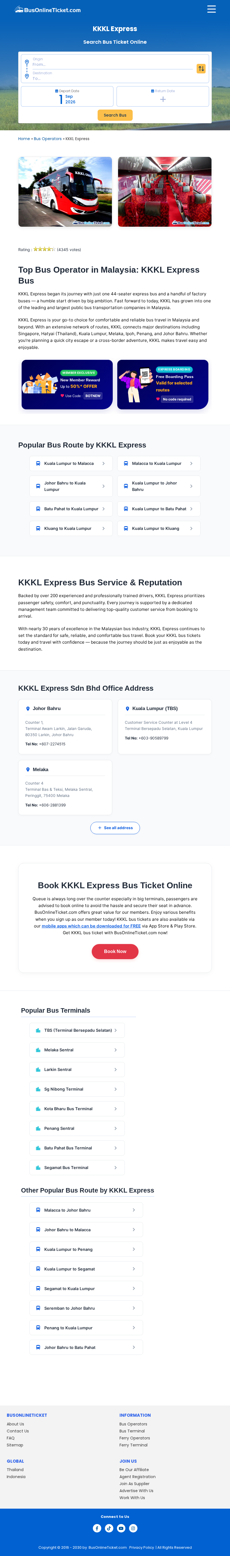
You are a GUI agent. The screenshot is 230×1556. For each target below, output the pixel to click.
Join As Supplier (134, 1484)
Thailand (15, 1469)
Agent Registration (137, 1477)
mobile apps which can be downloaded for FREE (91, 926)
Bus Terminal (132, 1431)
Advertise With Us (136, 1491)
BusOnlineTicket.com (108, 1547)
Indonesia (16, 1477)
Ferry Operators (134, 1438)
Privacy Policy (141, 1547)
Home (24, 139)
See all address (115, 827)
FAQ (11, 1438)
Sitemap (15, 1445)
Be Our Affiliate (134, 1469)
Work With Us (132, 1498)
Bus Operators (48, 139)
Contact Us (18, 1431)
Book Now (115, 951)
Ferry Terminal (133, 1445)
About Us (15, 1424)
